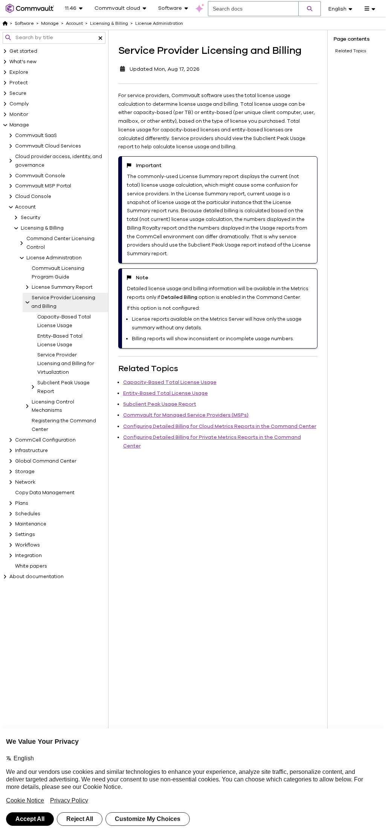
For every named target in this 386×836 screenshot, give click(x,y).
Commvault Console (40, 175)
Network (25, 482)
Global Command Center (45, 461)
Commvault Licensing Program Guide (58, 272)
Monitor (18, 114)
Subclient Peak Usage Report (63, 387)
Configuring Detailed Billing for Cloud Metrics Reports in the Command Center (219, 426)
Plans (21, 503)
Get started (23, 51)
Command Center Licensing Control (60, 243)
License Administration (54, 257)
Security (30, 217)
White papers (31, 566)
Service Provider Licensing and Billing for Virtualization (65, 364)
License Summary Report (62, 287)
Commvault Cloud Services (48, 146)
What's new (23, 61)
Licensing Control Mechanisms (53, 406)
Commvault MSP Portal (43, 186)
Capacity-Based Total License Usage (64, 321)
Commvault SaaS (36, 135)
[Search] (309, 8)
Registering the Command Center (64, 425)
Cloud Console (33, 196)
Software (24, 23)
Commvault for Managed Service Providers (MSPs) (186, 415)
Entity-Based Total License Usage (59, 340)
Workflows (27, 545)
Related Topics (350, 51)
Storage (25, 471)
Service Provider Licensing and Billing (63, 302)
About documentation (36, 576)
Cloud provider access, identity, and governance (58, 161)
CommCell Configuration (45, 440)
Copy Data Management (45, 492)
